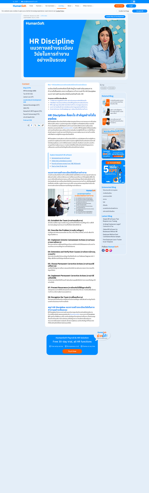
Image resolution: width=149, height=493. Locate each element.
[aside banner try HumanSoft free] (113, 143)
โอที (104, 202)
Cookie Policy (60, 11)
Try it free (72, 351)
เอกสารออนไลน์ (107, 196)
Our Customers (49, 6)
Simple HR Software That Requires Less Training (111, 220)
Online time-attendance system (62, 161)
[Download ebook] (113, 171)
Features (38, 6)
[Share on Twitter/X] (35, 125)
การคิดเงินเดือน (107, 193)
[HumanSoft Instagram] (110, 250)
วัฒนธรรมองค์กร (68, 128)
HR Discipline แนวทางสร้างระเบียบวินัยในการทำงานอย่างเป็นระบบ (69, 84)
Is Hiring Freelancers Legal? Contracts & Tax (112, 225)
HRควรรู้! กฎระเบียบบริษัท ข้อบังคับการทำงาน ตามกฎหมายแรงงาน (69, 105)
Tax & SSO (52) (28, 94)
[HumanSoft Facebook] (103, 250)
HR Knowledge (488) (29, 91)
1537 (16, 2)
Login (131, 6)
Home (31, 6)
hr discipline (111, 88)
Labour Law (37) (28, 97)
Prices (77, 6)
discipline (103, 88)
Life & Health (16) (28, 117)
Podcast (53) (27, 120)
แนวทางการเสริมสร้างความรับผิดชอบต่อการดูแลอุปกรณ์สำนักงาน (68, 107)
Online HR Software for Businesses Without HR (110, 230)
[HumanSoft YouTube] (107, 250)
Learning (61, 6)
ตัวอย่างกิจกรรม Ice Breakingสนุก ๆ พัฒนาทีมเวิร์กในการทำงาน (68, 109)
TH (132, 1)
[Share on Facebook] (31, 125)
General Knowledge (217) (31, 105)
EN (134, 1)
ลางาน (105, 199)
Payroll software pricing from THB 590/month (66, 163)
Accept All (140, 11)
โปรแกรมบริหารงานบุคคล (110, 190)
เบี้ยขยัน (105, 205)
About (69, 6)
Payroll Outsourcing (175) (31, 114)
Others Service (87, 6)
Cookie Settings (124, 11)
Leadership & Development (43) (32, 101)
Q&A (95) (26, 108)
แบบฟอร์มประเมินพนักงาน (110, 208)
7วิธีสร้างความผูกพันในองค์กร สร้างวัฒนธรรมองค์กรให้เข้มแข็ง (68, 100)
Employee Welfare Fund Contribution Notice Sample (111, 236)
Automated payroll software (61, 158)
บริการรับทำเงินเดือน (109, 211)
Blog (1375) (27, 88)
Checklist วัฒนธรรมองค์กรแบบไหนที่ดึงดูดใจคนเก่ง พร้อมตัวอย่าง (69, 103)
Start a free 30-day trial (59, 166)
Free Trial (119, 6)
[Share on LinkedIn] (39, 125)
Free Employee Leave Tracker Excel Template (112, 241)
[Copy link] (42, 125)
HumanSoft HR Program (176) (32, 111)
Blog (49, 84)
